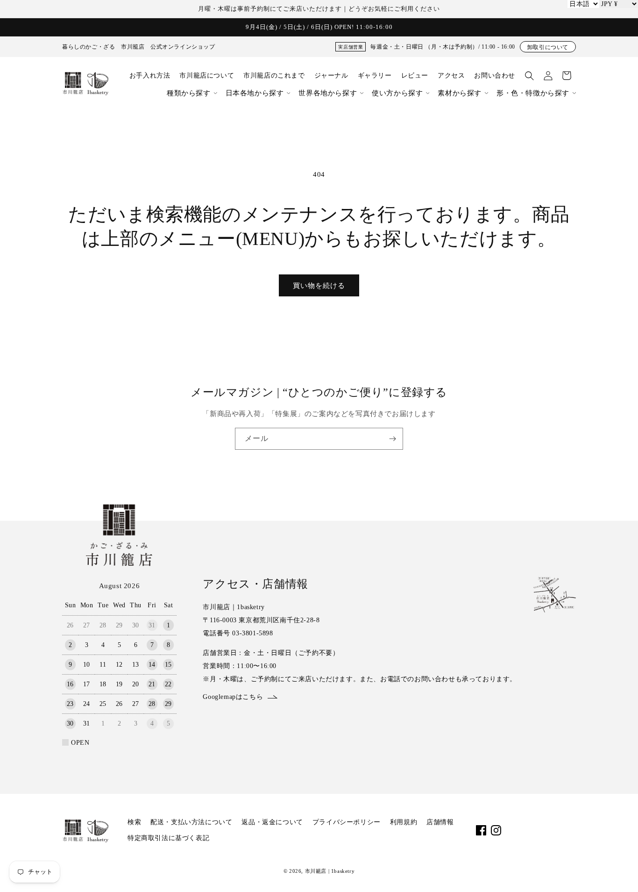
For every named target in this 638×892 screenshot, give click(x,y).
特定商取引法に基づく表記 (168, 838)
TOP (615, 873)
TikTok (526, 830)
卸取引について (547, 47)
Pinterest (556, 830)
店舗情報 (440, 822)
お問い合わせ (494, 75)
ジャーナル (331, 75)
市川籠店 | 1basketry (330, 871)
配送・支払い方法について (191, 822)
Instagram (496, 830)
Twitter (541, 830)
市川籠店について (206, 75)
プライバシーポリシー (346, 822)
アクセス (451, 75)
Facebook (481, 830)
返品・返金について (272, 822)
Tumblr (571, 830)
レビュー (414, 75)
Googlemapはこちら (233, 696)
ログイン (548, 75)
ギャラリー (375, 75)
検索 (134, 822)
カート (566, 75)
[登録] (392, 439)
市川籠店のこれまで (274, 75)
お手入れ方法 (149, 75)
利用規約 (403, 822)
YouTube (511, 830)
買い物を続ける (319, 285)
